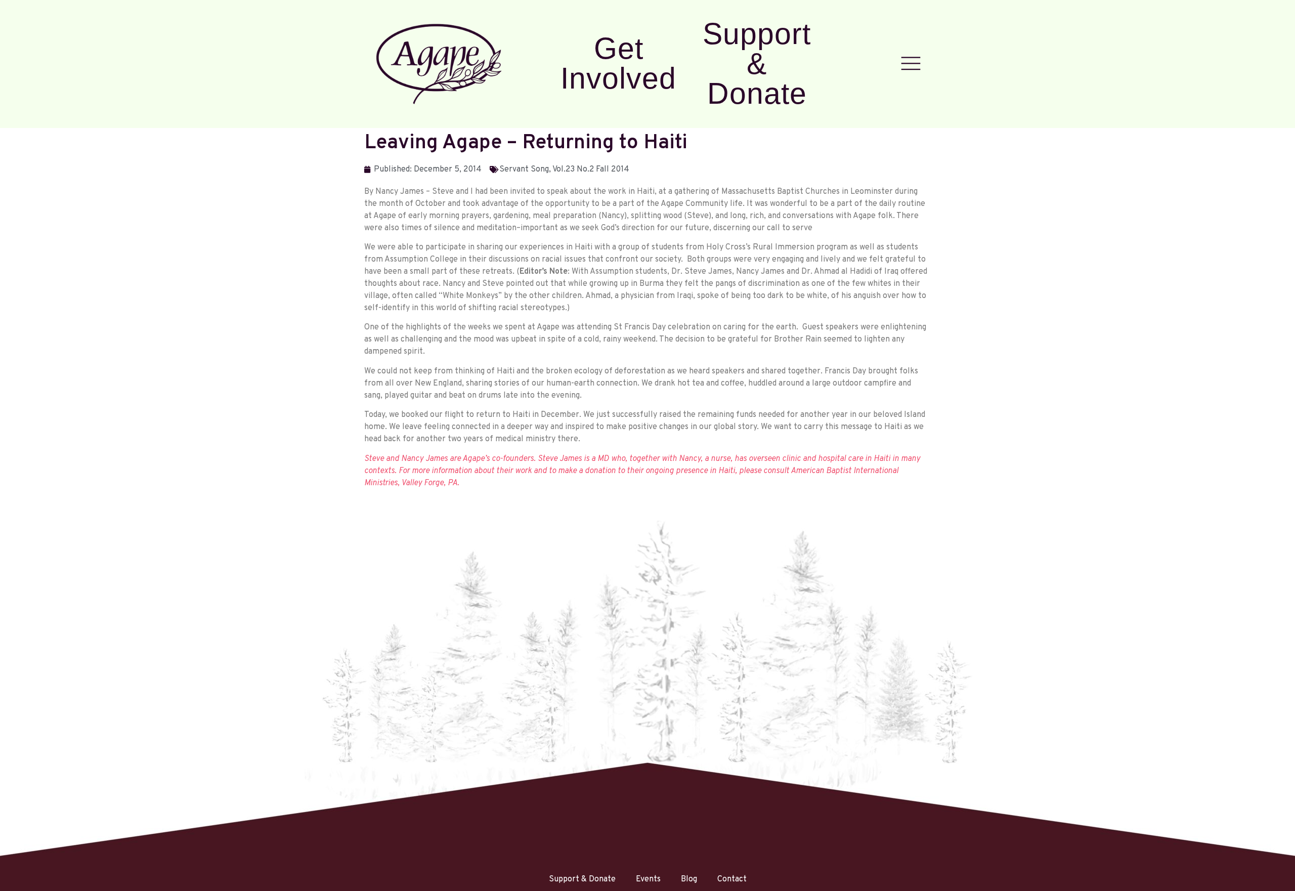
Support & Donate (757, 63)
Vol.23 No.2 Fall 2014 (590, 169)
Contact (732, 879)
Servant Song (524, 169)
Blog (689, 879)
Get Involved (618, 63)
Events (648, 879)
